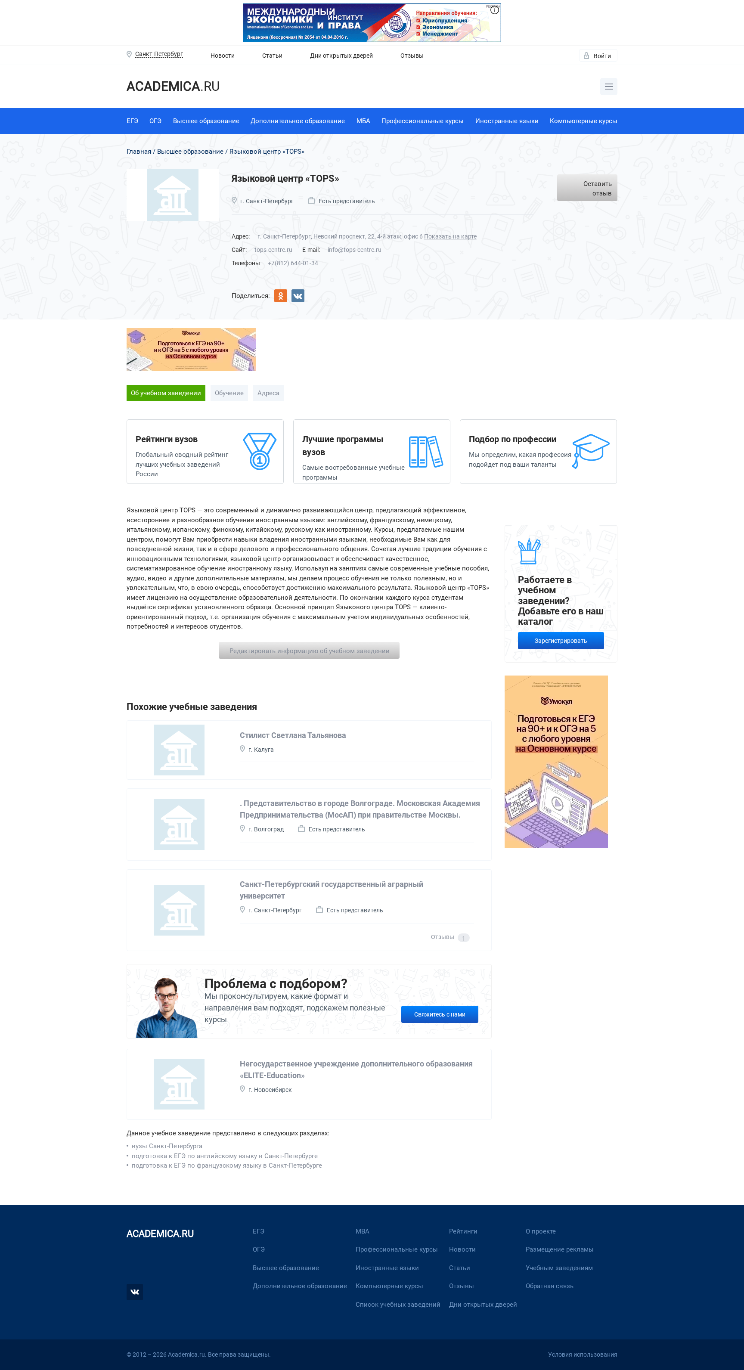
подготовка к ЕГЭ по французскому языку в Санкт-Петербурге (227, 1165)
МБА (363, 121)
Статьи (272, 55)
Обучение (229, 393)
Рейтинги (463, 1231)
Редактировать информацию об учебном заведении (309, 651)
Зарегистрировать (561, 640)
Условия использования (582, 1354)
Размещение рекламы (560, 1249)
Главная (139, 151)
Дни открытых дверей (341, 55)
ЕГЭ (132, 121)
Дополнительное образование (298, 121)
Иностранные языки (507, 121)
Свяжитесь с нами (439, 1014)
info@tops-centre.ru (354, 249)
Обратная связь (550, 1286)
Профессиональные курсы (422, 121)
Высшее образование (206, 121)
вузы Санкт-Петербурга (167, 1146)
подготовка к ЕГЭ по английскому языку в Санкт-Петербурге (225, 1156)
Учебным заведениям (559, 1268)
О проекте (541, 1231)
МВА (362, 1231)
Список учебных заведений (398, 1304)
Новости (223, 55)
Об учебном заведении (166, 393)
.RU (173, 86)
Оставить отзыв (597, 189)
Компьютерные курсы (583, 121)
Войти (602, 56)
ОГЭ (155, 121)
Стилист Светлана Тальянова (293, 735)
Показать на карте (450, 236)
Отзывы (412, 55)
